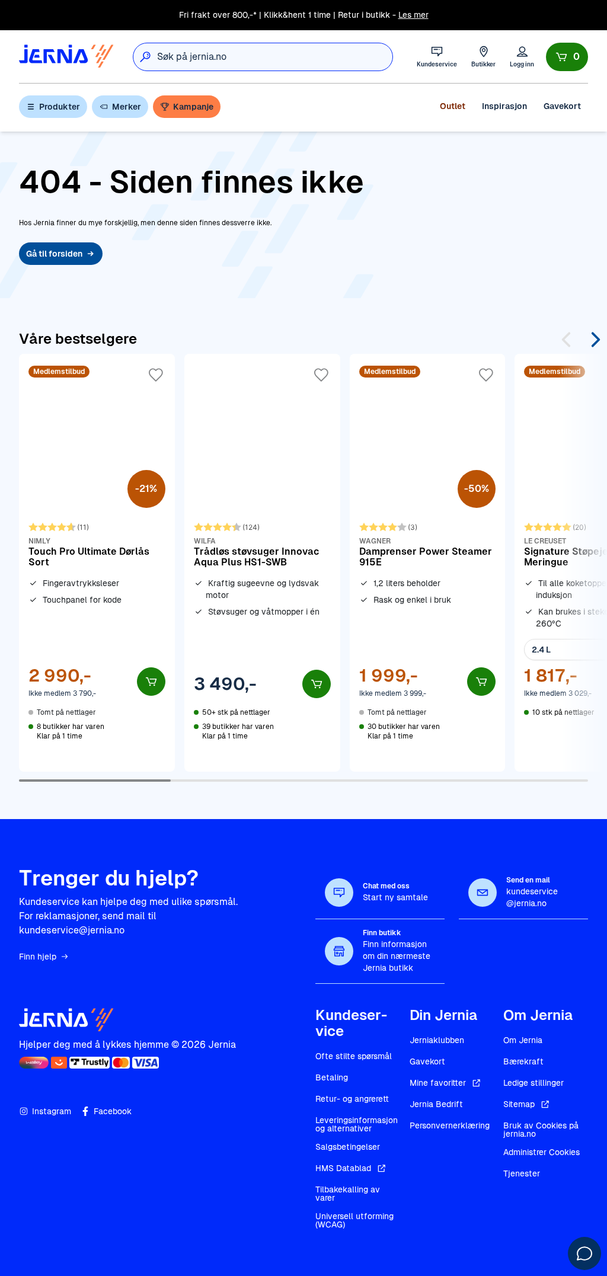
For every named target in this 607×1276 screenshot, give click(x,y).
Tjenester (521, 1173)
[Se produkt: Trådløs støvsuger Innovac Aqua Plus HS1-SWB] (262, 562)
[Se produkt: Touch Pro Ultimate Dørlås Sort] (97, 562)
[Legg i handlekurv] (151, 681)
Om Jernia (522, 1040)
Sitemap (519, 1104)
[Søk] (145, 57)
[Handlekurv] (567, 57)
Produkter (59, 106)
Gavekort (562, 106)
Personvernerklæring (450, 1125)
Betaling (331, 1077)
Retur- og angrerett (352, 1099)
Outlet (452, 106)
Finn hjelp (37, 956)
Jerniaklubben (437, 1040)
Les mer (413, 15)
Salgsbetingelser (347, 1147)
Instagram (51, 1111)
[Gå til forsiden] (66, 56)
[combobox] (274, 57)
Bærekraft (523, 1061)
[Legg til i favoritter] (156, 375)
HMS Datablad (343, 1168)
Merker (126, 106)
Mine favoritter (438, 1083)
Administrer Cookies (541, 1152)
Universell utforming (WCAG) (354, 1220)
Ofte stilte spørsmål (353, 1056)
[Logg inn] (522, 56)
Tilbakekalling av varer (347, 1193)
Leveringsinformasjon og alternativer (356, 1124)
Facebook (113, 1111)
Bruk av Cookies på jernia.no (541, 1129)
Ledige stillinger (533, 1083)
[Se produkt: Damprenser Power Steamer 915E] (428, 562)
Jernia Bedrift (436, 1104)
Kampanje (193, 106)
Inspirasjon (504, 106)
